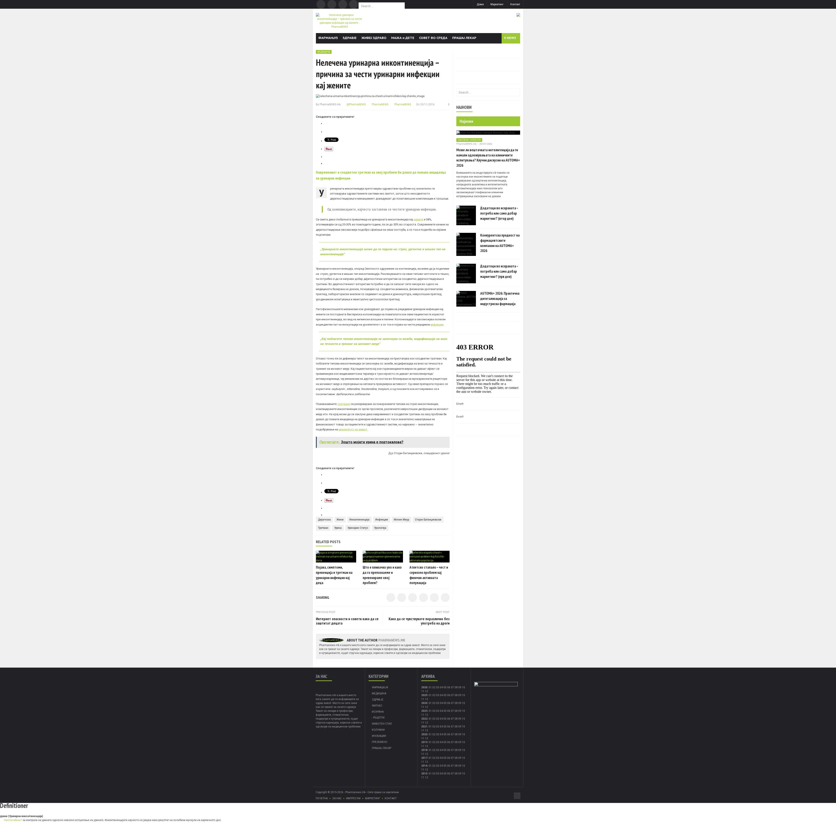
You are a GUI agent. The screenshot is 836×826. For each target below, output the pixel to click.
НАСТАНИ (463, 140)
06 (448, 687)
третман (323, 527)
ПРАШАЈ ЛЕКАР (464, 38)
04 (441, 687)
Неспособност (13, 820)
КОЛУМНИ (378, 729)
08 (456, 695)
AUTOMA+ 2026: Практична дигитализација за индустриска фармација (499, 298)
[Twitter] (331, 4)
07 (452, 687)
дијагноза (324, 519)
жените (418, 219)
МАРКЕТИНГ (372, 798)
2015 (424, 773)
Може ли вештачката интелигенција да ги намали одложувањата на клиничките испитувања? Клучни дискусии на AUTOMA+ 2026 (488, 158)
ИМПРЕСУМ (353, 798)
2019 (424, 742)
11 (422, 699)
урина (338, 527)
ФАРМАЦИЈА (380, 687)
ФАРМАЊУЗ (328, 38)
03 (437, 687)
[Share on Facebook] (390, 597)
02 (433, 687)
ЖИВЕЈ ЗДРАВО (373, 38)
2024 (424, 703)
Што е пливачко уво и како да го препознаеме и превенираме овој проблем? (382, 575)
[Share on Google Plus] (434, 597)
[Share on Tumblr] (423, 597)
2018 (424, 750)
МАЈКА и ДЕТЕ (402, 38)
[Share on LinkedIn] (412, 597)
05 (445, 687)
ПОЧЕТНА (322, 798)
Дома (480, 4)
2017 (424, 757)
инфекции (437, 324)
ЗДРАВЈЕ (350, 38)
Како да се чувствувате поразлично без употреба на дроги (419, 621)
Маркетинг (497, 4)
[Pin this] (445, 597)
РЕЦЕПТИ (378, 717)
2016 (424, 765)
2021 (424, 726)
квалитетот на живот (353, 429)
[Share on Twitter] (401, 597)
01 (430, 687)
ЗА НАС (337, 798)
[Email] (342, 4)
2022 (424, 718)
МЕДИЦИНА (323, 52)
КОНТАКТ (391, 798)
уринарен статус (357, 527)
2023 (424, 710)
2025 (424, 695)
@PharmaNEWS (356, 104)
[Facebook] (321, 4)
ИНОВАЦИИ (379, 735)
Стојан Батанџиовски (428, 519)
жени (340, 519)
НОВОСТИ (475, 140)
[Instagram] (353, 4)
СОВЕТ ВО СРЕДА (433, 38)
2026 (424, 687)
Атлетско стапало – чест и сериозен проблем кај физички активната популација (429, 575)
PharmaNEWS (379, 104)
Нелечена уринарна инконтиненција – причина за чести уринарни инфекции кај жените (378, 74)
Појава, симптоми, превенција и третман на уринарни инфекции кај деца (334, 575)
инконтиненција (359, 519)
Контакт (515, 4)
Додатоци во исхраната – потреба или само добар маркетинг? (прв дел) (499, 271)
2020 (424, 734)
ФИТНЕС (377, 705)
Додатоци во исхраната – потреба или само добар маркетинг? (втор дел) (499, 213)
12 (426, 699)
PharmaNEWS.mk (330, 104)
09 (459, 695)
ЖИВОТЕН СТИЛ (382, 723)
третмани (343, 404)
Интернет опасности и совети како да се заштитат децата (347, 621)
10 (463, 695)
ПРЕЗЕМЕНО (379, 742)
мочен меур (401, 519)
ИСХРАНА (378, 711)
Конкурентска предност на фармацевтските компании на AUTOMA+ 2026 (500, 243)
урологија (380, 527)
